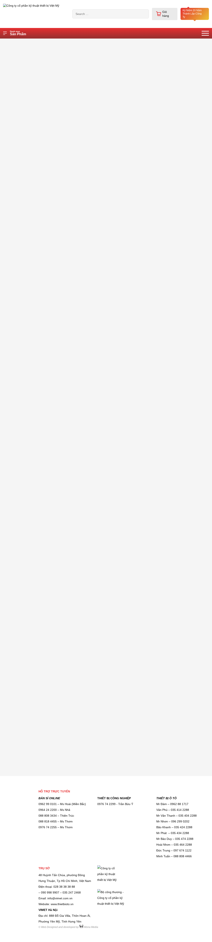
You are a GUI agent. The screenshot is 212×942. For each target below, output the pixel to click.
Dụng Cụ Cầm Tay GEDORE (26, 301)
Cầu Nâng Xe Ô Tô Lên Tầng (26, 399)
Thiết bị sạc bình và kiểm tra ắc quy (25, 668)
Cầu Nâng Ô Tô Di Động (23, 602)
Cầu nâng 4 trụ (17, 129)
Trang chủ (30, 42)
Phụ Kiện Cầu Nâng (20, 641)
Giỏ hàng (165, 14)
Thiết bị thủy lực (17, 118)
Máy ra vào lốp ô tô (20, 196)
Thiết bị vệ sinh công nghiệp (25, 150)
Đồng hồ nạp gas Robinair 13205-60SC (70, 42)
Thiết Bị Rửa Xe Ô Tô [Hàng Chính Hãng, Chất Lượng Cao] (25, 627)
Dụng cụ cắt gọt (17, 570)
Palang (11, 336)
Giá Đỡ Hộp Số (17, 449)
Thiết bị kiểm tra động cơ (23, 489)
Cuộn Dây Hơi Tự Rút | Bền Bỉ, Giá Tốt (25, 422)
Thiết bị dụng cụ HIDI (21, 227)
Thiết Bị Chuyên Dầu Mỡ (23, 186)
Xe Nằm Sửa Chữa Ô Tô (23, 206)
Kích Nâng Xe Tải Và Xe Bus (26, 560)
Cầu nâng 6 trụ (17, 175)
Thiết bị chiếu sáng (19, 140)
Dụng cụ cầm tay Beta (21, 524)
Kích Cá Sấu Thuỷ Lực (22, 410)
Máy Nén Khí (15, 108)
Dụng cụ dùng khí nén (21, 612)
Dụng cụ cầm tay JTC (21, 347)
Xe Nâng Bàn (16, 290)
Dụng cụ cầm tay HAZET (23, 259)
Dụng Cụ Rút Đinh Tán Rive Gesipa (25, 698)
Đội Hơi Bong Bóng (19, 514)
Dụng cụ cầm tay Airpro (22, 378)
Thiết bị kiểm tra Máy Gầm (24, 581)
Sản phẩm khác (17, 368)
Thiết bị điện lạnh (18, 269)
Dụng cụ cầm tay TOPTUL (24, 217)
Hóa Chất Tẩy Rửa (19, 731)
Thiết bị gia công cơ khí (22, 389)
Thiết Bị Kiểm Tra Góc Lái (24, 535)
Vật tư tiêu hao (16, 238)
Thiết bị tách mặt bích (21, 741)
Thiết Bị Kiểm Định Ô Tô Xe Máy (25, 437)
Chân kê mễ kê (17, 591)
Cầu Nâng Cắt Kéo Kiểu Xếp (26, 280)
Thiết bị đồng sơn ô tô (21, 357)
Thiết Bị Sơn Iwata (19, 710)
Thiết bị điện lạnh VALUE (23, 311)
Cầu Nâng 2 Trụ (17, 721)
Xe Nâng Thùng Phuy (21, 248)
